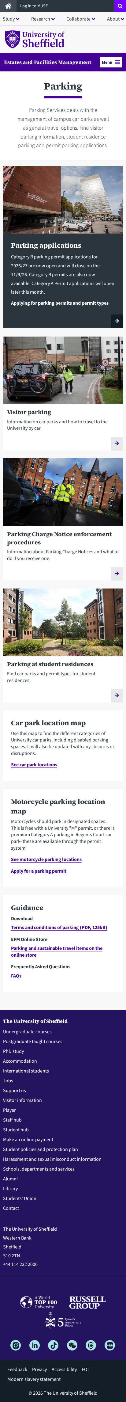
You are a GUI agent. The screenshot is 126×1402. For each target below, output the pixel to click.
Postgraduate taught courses (32, 1041)
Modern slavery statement (34, 1379)
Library (10, 1188)
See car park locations (34, 764)
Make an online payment (28, 1139)
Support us (14, 1090)
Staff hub (12, 1120)
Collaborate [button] (78, 19)
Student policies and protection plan (40, 1149)
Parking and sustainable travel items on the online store (56, 951)
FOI (85, 1369)
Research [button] (40, 19)
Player (9, 1110)
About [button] (113, 19)
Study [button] (9, 19)
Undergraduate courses (27, 1031)
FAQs (16, 976)
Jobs (8, 1080)
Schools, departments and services (39, 1169)
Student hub (16, 1129)
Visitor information (22, 1100)
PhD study (13, 1051)
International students (26, 1071)
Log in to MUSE (34, 6)
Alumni (10, 1178)
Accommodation (20, 1061)
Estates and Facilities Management (47, 62)
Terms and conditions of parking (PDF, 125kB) (59, 927)
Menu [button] (107, 62)
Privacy (39, 1369)
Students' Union (19, 1198)
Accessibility (64, 1369)
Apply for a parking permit (38, 871)
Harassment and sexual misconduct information (52, 1159)
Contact (11, 1208)
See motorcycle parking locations (46, 859)
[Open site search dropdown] (120, 6)
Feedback (17, 1369)
